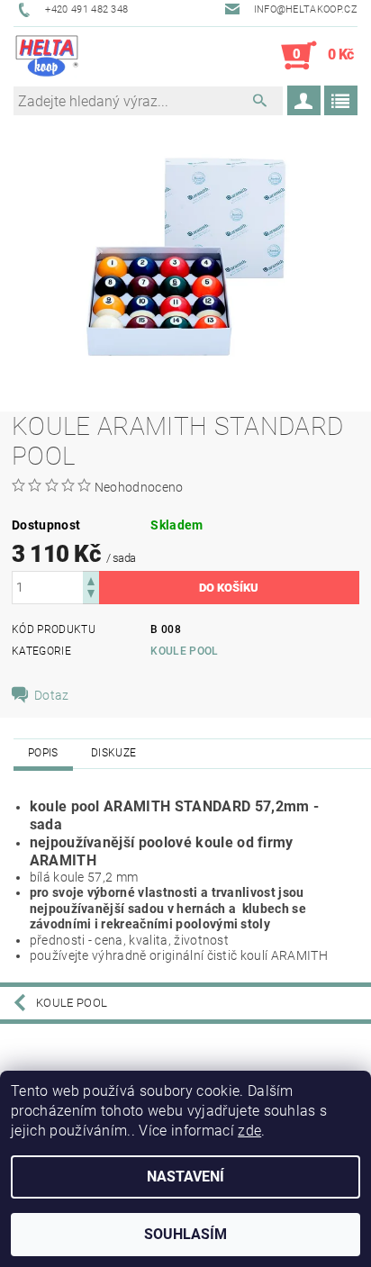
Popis (43, 753)
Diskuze (113, 753)
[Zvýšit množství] (91, 579)
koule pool (184, 651)
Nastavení (185, 1176)
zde (249, 1130)
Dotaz (51, 695)
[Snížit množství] (91, 595)
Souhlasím (185, 1234)
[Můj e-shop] (47, 55)
